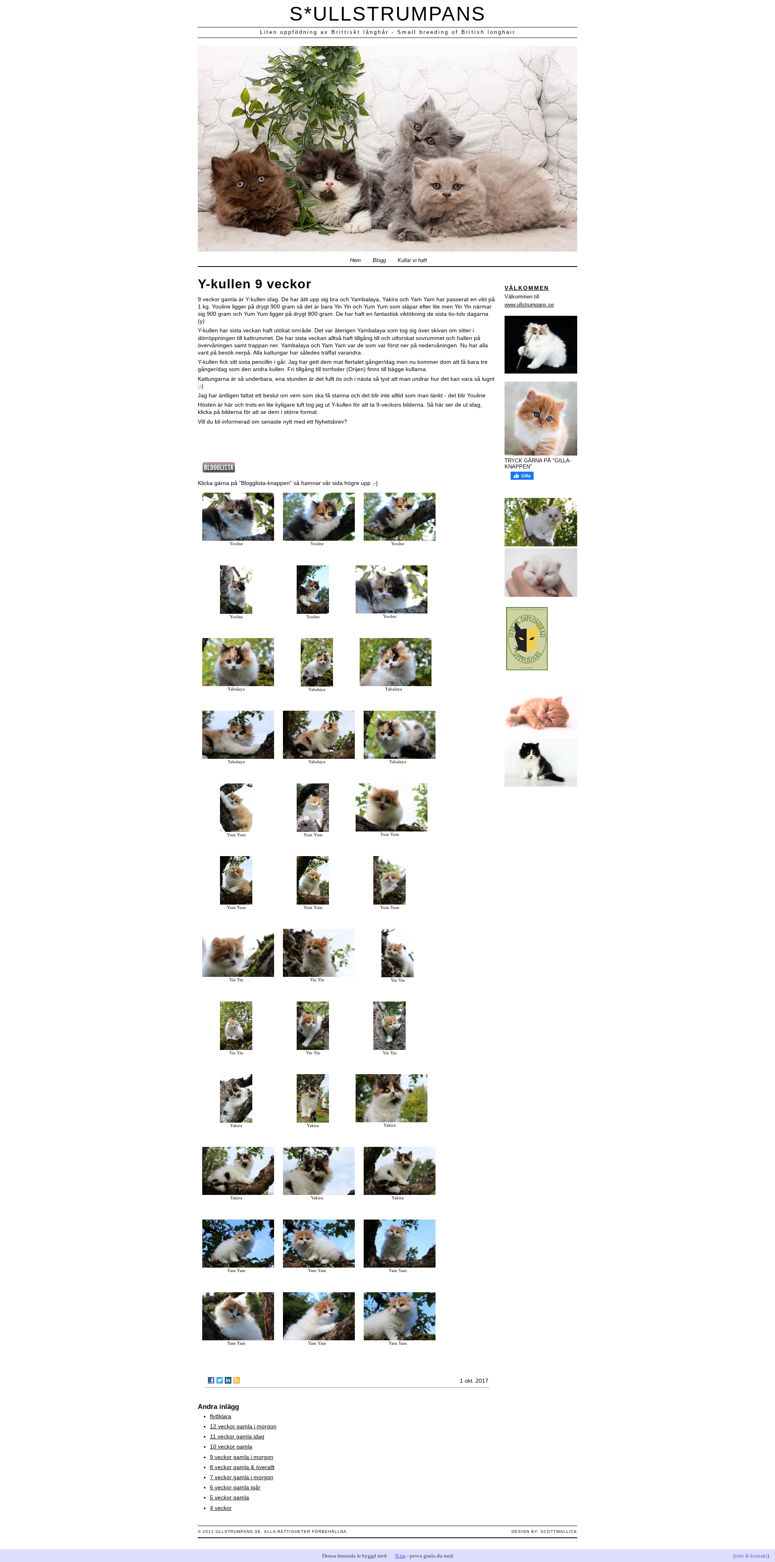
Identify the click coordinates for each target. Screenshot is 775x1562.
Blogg (379, 260)
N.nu (400, 1556)
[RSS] (236, 1380)
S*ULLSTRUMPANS (387, 14)
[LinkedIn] (228, 1380)
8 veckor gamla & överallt (242, 1467)
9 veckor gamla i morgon (241, 1457)
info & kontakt (751, 1556)
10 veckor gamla (231, 1446)
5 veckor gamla (229, 1497)
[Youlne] (238, 538)
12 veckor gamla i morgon (243, 1426)
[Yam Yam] (238, 1265)
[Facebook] (211, 1380)
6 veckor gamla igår (235, 1487)
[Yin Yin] (238, 975)
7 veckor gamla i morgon (241, 1477)
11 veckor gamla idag (237, 1436)
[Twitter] (219, 1380)
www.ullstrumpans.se (529, 305)
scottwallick (558, 1531)
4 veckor (221, 1508)
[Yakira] (236, 1120)
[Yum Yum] (236, 830)
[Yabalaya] (238, 684)
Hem (355, 260)
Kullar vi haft (412, 260)
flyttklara (220, 1416)
